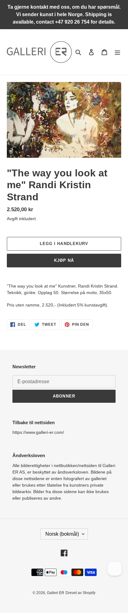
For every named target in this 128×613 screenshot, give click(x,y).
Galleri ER (55, 593)
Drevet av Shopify (80, 593)
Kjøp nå (64, 260)
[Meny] (117, 52)
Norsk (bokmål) (62, 534)
